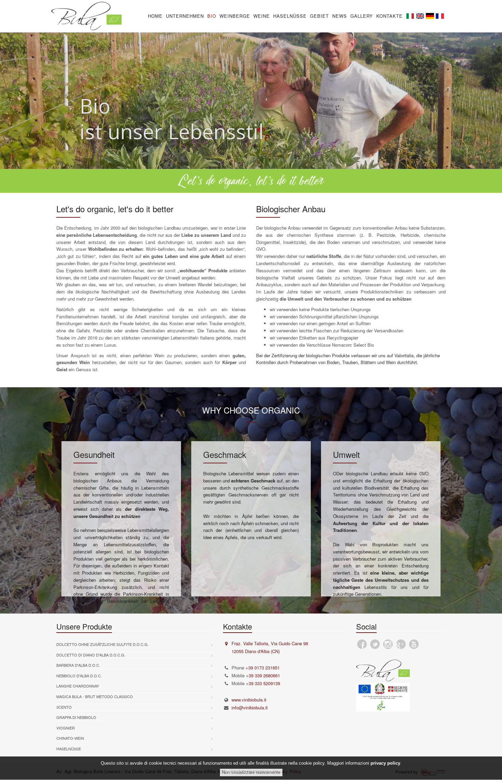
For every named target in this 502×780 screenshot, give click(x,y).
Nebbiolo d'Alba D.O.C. (79, 675)
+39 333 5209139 (263, 683)
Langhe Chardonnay (77, 686)
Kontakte (389, 16)
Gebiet (319, 16)
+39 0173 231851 (263, 667)
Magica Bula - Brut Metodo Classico (94, 696)
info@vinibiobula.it (250, 707)
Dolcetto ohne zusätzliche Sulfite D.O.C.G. (102, 644)
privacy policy (385, 763)
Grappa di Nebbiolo (76, 717)
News (339, 16)
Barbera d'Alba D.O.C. (78, 665)
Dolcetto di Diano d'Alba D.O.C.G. (90, 655)
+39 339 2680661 (263, 675)
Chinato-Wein (70, 738)
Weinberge (235, 16)
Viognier (65, 728)
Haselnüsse (290, 16)
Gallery (361, 16)
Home (155, 16)
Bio (211, 16)
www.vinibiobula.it (249, 699)
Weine (261, 16)
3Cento (64, 707)
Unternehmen (185, 16)
